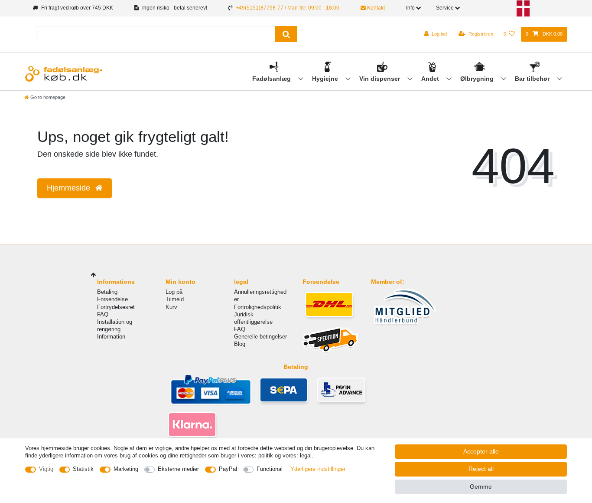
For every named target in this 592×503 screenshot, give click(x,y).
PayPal (228, 469)
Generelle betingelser (260, 336)
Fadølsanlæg (272, 78)
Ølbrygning (477, 78)
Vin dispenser (380, 78)
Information (111, 336)
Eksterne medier (178, 469)
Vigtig (46, 469)
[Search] (286, 34)
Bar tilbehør (533, 78)
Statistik (83, 469)
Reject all (481, 468)
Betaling (107, 292)
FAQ (102, 314)
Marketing (126, 469)
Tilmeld (175, 299)
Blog (239, 344)
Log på (174, 292)
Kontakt (375, 8)
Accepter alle (481, 451)
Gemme (481, 486)
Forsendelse (112, 299)
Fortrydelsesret (116, 307)
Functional (270, 469)
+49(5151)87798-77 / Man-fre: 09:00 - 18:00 (287, 8)
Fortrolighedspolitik (257, 307)
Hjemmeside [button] (69, 188)
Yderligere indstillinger (317, 469)
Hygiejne (326, 78)
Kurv (171, 307)
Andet (431, 78)
